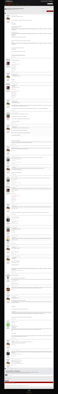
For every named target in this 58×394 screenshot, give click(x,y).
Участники (24, 385)
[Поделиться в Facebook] (6, 380)
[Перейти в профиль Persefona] (8, 239)
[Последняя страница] (13, 13)
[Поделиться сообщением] (52, 59)
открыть (46, 33)
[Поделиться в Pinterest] (8, 380)
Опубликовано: (14, 59)
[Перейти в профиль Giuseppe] (8, 116)
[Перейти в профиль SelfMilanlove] (8, 63)
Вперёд (11, 368)
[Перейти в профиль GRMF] (8, 324)
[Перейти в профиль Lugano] (8, 353)
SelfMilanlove (8, 59)
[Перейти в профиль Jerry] (8, 277)
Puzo (8, 156)
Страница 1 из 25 (16, 13)
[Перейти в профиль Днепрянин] (6, 9)
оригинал (18, 121)
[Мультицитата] (13, 62)
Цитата (15, 62)
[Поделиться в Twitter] (5, 380)
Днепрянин (10, 9)
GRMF (8, 321)
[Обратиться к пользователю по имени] (11, 62)
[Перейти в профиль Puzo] (8, 159)
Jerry (8, 274)
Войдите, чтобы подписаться (45, 8)
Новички (27, 385)
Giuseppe (8, 112)
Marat (8, 216)
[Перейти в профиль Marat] (8, 220)
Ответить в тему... (11, 375)
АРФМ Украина (17, 9)
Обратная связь (29, 391)
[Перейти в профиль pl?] (8, 289)
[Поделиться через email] (7, 380)
